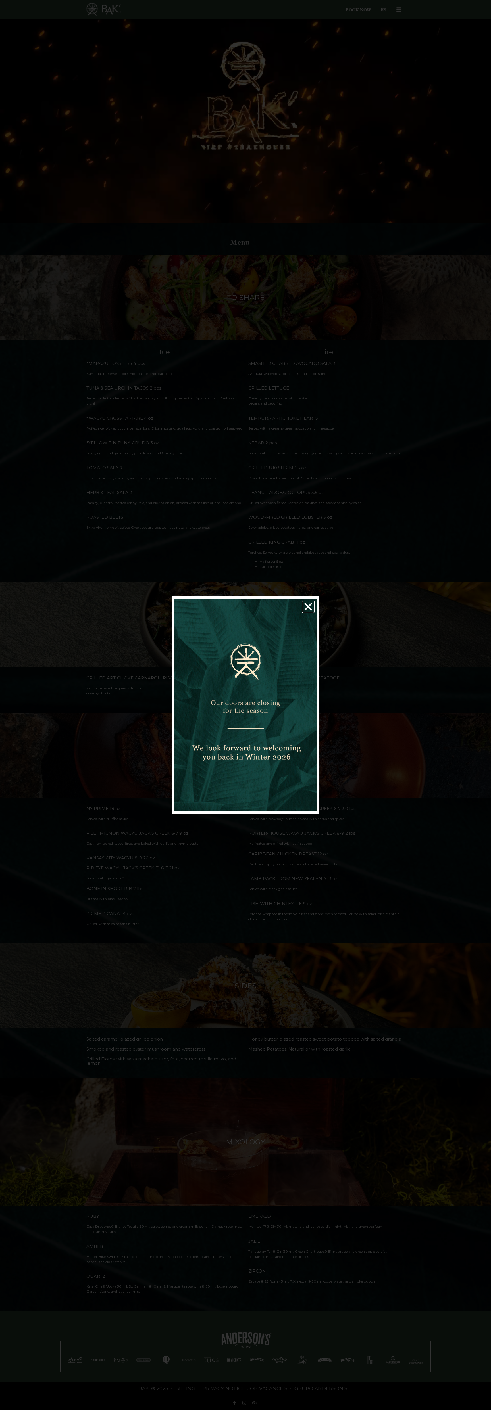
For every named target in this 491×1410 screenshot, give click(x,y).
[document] (245, 705)
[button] (308, 606)
